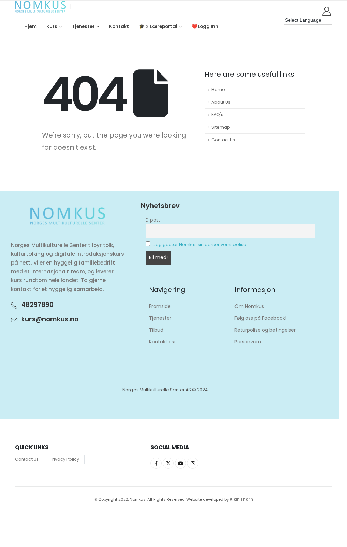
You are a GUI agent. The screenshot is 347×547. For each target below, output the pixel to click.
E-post (153, 220)
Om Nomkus (249, 306)
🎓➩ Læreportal (158, 26)
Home (218, 89)
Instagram (192, 463)
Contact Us (223, 140)
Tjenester (83, 26)
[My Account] (327, 11)
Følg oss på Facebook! (260, 318)
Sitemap (220, 127)
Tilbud (156, 330)
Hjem (30, 26)
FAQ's (217, 115)
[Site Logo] (40, 7)
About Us (220, 102)
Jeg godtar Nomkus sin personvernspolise (199, 244)
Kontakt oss (163, 341)
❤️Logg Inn (205, 26)
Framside (160, 306)
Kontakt (119, 26)
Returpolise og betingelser (265, 330)
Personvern (247, 341)
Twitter (168, 463)
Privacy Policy (64, 459)
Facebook (156, 463)
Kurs (51, 26)
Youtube (180, 463)
